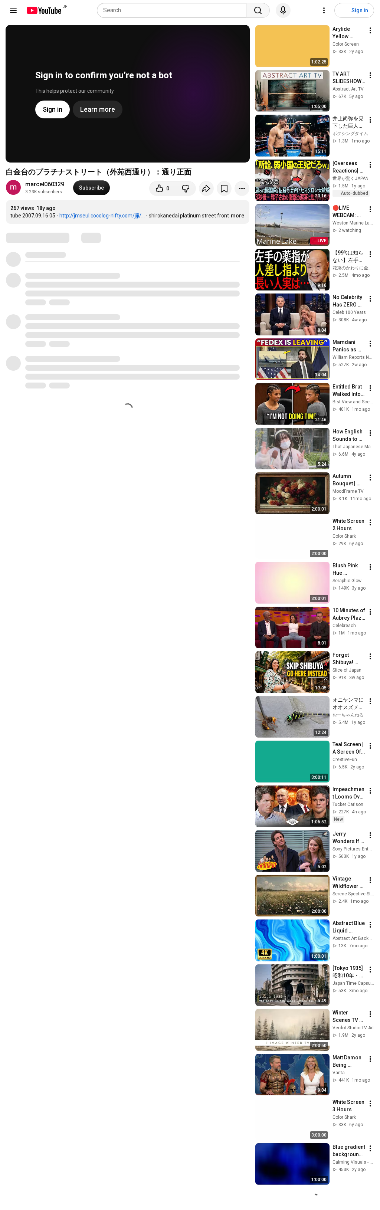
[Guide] (13, 10)
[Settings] (324, 10)
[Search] (258, 10)
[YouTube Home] (43, 10)
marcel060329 (44, 184)
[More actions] (242, 188)
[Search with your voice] (283, 10)
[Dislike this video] (185, 188)
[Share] (206, 188)
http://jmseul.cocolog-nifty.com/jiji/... (102, 216)
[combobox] (174, 10)
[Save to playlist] (224, 188)
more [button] (237, 216)
